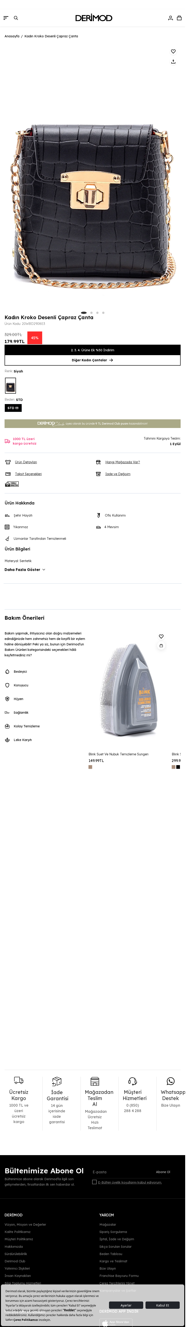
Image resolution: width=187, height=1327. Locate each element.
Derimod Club (15, 1261)
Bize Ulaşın (107, 1268)
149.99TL (96, 760)
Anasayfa (12, 36)
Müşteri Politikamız (19, 1239)
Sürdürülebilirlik (16, 1254)
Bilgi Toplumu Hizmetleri (23, 1283)
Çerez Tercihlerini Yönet (117, 1283)
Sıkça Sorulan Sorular (115, 1246)
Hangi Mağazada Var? (122, 462)
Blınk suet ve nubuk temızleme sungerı (118, 754)
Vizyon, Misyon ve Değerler (25, 1225)
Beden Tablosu (110, 1254)
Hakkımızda (14, 1246)
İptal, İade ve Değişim (116, 1239)
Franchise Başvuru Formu (119, 1276)
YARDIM (106, 1215)
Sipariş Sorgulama (113, 1232)
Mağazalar (107, 1225)
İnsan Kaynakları (18, 1276)
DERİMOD (14, 1215)
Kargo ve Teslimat (113, 1261)
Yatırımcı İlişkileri (17, 1268)
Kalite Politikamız (18, 1232)
